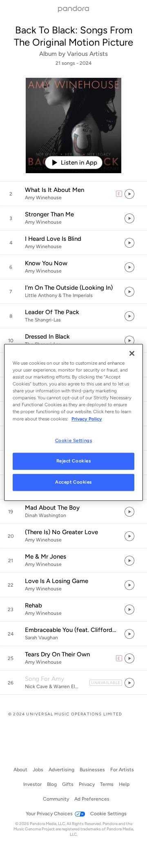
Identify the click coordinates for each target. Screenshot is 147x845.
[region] (73, 422)
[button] (73, 194)
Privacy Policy (86, 419)
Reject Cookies (73, 461)
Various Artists (87, 53)
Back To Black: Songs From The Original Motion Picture (73, 36)
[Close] (132, 353)
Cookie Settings (73, 440)
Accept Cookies (73, 482)
